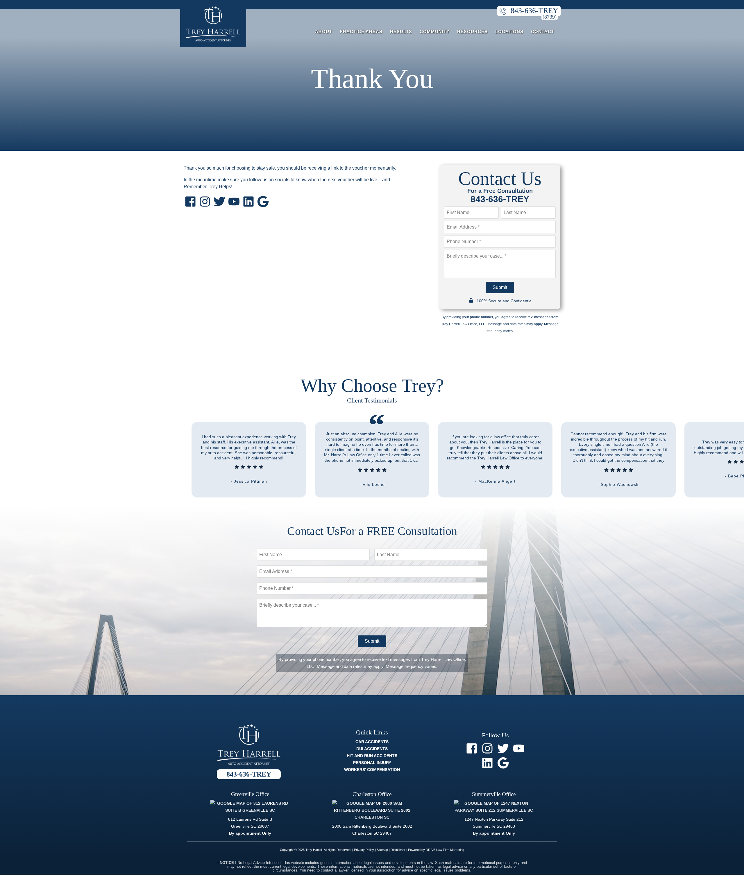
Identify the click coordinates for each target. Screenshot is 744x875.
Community (435, 31)
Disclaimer (398, 849)
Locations (509, 31)
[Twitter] (219, 201)
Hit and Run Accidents (372, 755)
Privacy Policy (364, 849)
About (323, 31)
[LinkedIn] (248, 201)
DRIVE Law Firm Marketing (445, 849)
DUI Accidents (372, 748)
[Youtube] (234, 201)
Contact (542, 31)
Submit (500, 287)
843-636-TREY (534, 10)
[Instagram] (205, 201)
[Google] (263, 201)
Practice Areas (361, 31)
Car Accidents (372, 741)
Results (401, 31)
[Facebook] (190, 201)
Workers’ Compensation (372, 769)
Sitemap (382, 849)
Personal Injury (372, 762)
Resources (472, 31)
